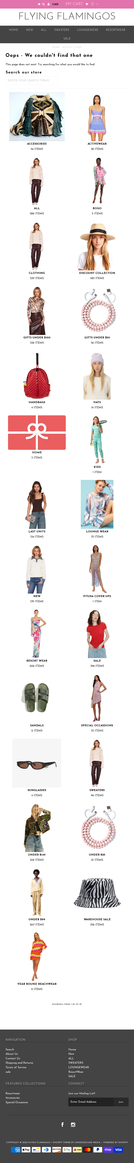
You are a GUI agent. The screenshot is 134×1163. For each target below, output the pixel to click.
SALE (67, 38)
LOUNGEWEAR (87, 30)
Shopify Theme (62, 1143)
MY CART (79, 4)
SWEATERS (61, 30)
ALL (43, 30)
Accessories (13, 1098)
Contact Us (13, 1058)
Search (10, 1049)
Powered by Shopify (115, 1143)
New (29, 30)
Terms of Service (16, 1067)
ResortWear (115, 30)
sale (8, 1072)
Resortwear (13, 1093)
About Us (12, 1054)
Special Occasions (17, 1102)
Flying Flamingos (67, 17)
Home (13, 30)
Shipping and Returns (19, 1063)
